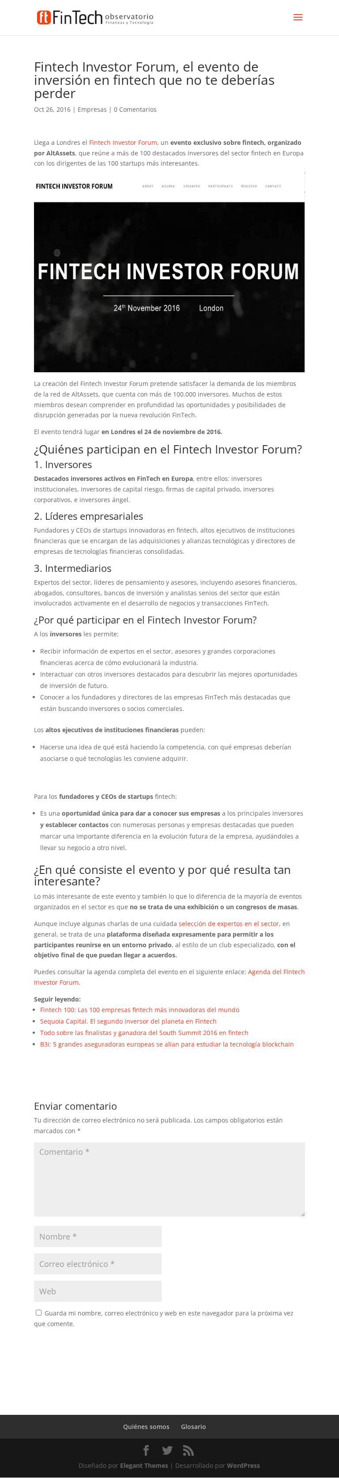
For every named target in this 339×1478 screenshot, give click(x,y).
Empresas (92, 109)
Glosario (193, 1426)
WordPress (243, 1465)
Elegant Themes (144, 1465)
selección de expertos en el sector (229, 923)
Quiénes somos (146, 1426)
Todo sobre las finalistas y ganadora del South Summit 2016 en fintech (144, 1032)
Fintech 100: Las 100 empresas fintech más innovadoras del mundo (139, 1009)
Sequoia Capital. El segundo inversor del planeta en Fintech (128, 1021)
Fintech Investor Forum (123, 142)
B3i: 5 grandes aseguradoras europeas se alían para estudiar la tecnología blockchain (167, 1044)
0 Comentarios (135, 109)
